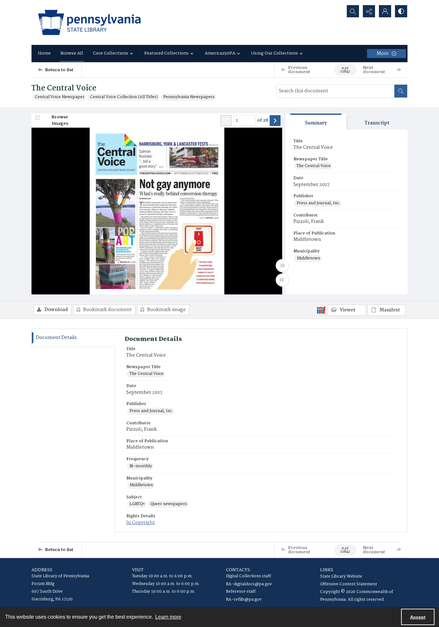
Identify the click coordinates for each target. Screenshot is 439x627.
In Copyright (140, 523)
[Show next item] (275, 120)
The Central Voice (314, 166)
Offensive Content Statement (348, 584)
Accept (418, 617)
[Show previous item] (225, 120)
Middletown (308, 258)
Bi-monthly (141, 466)
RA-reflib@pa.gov (244, 599)
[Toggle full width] (282, 265)
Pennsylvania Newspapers (189, 97)
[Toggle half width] (282, 280)
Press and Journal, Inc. (318, 203)
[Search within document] (400, 91)
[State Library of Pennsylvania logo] (89, 22)
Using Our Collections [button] (274, 53)
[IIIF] (321, 309)
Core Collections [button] (110, 53)
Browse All (71, 53)
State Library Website (341, 576)
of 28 (262, 120)
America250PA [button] (220, 53)
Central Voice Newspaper (60, 97)
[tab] (315, 122)
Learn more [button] (168, 617)
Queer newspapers (168, 504)
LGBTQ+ (137, 504)
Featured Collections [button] (166, 53)
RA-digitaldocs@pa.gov (249, 584)
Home (44, 53)
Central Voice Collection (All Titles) (124, 97)
